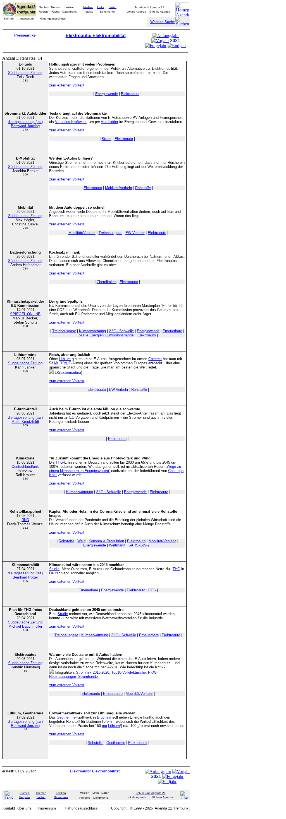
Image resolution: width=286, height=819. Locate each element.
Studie (54, 569)
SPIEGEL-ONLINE (25, 314)
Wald (81, 541)
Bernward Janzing (25, 126)
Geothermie (66, 717)
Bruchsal (104, 717)
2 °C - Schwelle (121, 331)
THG (59, 462)
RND (25, 520)
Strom (106, 139)
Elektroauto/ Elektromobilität (96, 35)
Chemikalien (106, 282)
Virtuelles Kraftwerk (71, 122)
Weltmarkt (117, 545)
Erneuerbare (172, 331)
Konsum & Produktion (106, 541)
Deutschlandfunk (25, 466)
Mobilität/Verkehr (118, 188)
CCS (152, 590)
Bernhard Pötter (25, 577)
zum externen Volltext (66, 85)
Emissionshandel (120, 335)
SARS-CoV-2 (138, 545)
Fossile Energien (90, 335)
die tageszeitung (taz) (25, 122)
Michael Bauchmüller (25, 626)
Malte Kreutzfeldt (25, 422)
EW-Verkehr (135, 233)
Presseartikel (25, 35)
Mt (56, 363)
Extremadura (70, 372)
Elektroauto (130, 94)
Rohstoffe (143, 188)
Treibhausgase (110, 233)
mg (104, 726)
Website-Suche (162, 22)
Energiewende (106, 94)
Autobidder (109, 122)
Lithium (65, 359)
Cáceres (155, 359)
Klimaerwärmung (92, 331)
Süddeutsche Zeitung (25, 73)
